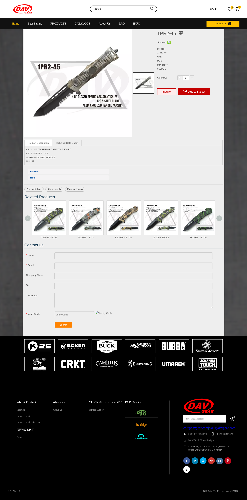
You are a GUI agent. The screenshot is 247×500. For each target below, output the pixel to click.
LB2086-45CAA (123, 237)
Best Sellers (35, 23)
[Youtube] (211, 460)
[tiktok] (186, 469)
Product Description (38, 143)
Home (15, 23)
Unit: (159, 56)
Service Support (96, 410)
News (19, 437)
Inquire (166, 91)
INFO (136, 23)
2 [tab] (127, 377)
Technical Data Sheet (67, 143)
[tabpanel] (39, 355)
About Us (104, 23)
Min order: (162, 64)
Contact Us (220, 23)
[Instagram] (219, 461)
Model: (160, 48)
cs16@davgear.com (222, 428)
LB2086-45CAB (161, 237)
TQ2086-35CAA (198, 237)
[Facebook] (186, 460)
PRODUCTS (58, 23)
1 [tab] (122, 377)
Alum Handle (54, 189)
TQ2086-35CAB (48, 237)
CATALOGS (82, 23)
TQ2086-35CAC (86, 237)
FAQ (122, 23)
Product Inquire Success (28, 422)
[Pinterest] (227, 460)
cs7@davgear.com (195, 428)
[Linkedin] (195, 460)
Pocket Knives (34, 189)
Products (21, 410)
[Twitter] (203, 460)
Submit (63, 324)
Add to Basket (196, 91)
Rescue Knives (75, 189)
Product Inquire (24, 416)
